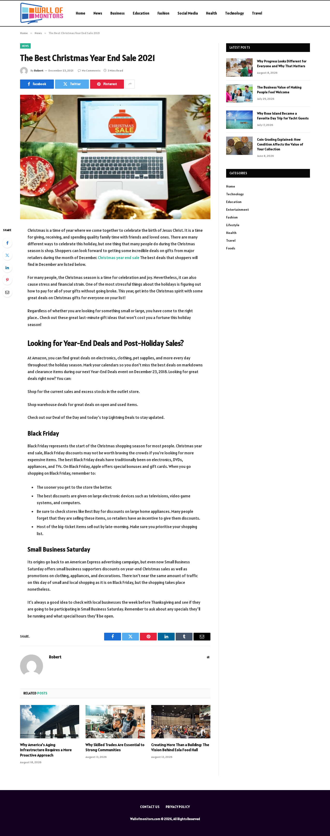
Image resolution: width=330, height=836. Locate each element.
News (97, 13)
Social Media (188, 13)
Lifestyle (232, 225)
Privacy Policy (178, 807)
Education (141, 13)
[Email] (7, 292)
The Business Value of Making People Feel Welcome (279, 89)
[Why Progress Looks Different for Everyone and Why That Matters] (239, 67)
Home (80, 13)
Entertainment (237, 209)
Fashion (163, 13)
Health (211, 13)
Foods (230, 248)
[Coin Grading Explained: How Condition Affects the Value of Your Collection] (239, 146)
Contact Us (150, 807)
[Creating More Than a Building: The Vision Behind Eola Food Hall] (180, 721)
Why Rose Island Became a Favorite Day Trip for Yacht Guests (282, 115)
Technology (234, 13)
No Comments (91, 70)
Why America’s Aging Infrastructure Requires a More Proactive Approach (46, 750)
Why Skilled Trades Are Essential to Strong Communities (115, 747)
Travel (257, 13)
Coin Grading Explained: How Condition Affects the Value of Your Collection (280, 144)
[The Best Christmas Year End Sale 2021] (115, 157)
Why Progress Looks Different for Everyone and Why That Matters (281, 63)
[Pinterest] (7, 280)
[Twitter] (7, 255)
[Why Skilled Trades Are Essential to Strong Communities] (115, 721)
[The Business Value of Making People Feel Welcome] (239, 93)
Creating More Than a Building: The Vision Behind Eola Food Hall (180, 747)
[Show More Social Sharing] (130, 84)
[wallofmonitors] (41, 13)
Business (117, 13)
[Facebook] (7, 243)
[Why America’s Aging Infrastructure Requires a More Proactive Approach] (49, 721)
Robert (38, 70)
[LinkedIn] (7, 267)
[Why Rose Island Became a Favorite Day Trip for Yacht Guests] (239, 119)
